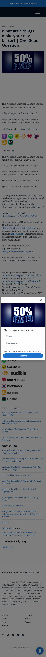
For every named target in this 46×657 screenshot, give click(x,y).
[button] (41, 300)
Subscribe (23, 356)
